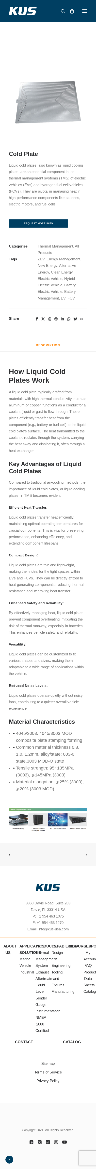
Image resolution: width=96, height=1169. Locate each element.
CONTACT (24, 1042)
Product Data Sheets (89, 978)
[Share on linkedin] (62, 319)
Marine (25, 959)
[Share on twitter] (43, 319)
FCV (71, 298)
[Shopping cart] (69, 11)
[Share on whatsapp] (69, 319)
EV (63, 298)
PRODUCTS (45, 946)
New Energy (47, 265)
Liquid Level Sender (41, 991)
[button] (84, 11)
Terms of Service (48, 1072)
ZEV (41, 259)
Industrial (26, 972)
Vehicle (25, 965)
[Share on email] (81, 319)
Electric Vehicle (50, 278)
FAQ (88, 965)
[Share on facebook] (37, 319)
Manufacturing (62, 991)
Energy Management (63, 259)
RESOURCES (79, 946)
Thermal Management (55, 246)
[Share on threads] (49, 319)
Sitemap (48, 1063)
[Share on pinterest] (56, 319)
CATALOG (72, 1042)
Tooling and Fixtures (57, 978)
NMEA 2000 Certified (42, 1024)
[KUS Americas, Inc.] (23, 11)
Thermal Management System (46, 959)
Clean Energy (62, 272)
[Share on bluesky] (75, 319)
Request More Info (38, 223)
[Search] (60, 11)
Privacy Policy (48, 1081)
